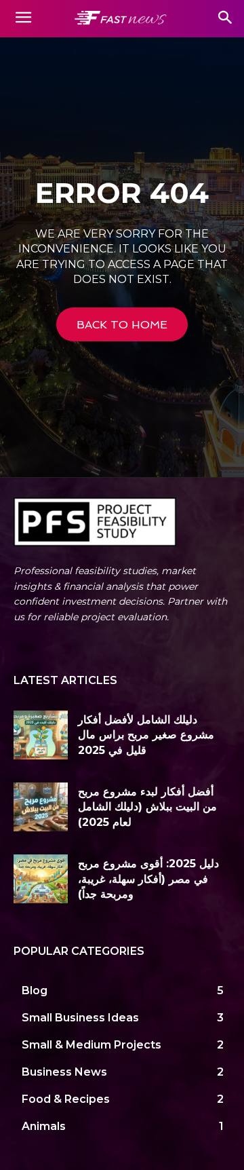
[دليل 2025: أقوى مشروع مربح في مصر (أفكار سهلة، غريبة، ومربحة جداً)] (41, 878)
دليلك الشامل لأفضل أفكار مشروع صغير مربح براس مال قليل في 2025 (146, 735)
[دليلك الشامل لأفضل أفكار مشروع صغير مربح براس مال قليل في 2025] (41, 735)
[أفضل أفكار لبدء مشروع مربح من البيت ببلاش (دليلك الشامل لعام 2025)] (41, 806)
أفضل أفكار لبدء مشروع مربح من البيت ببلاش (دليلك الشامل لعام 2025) (147, 807)
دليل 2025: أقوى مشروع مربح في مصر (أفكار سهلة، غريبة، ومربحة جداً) (148, 879)
